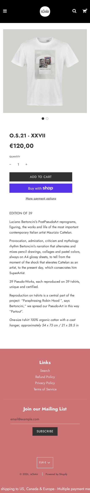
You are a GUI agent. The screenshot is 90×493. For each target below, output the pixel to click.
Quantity (14, 156)
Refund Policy (45, 376)
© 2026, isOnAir (29, 474)
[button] (43, 118)
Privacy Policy (45, 383)
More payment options (41, 198)
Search (45, 370)
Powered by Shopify (56, 474)
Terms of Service (45, 389)
